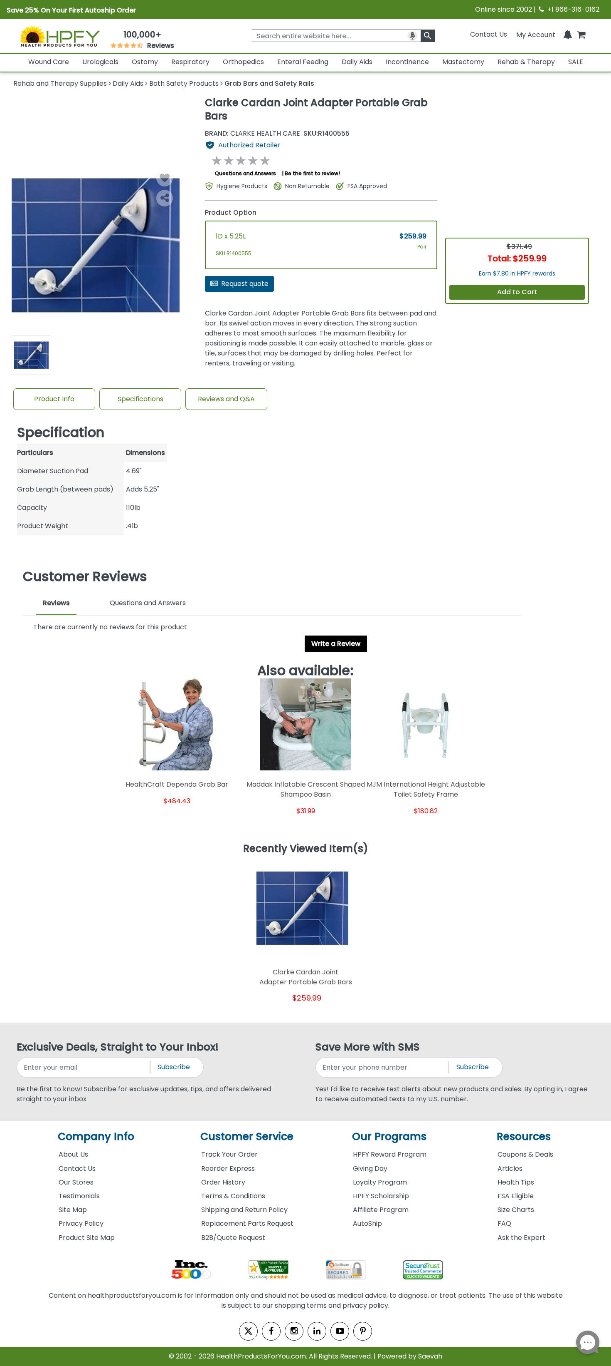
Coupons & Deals (525, 1154)
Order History (223, 1182)
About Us (73, 1154)
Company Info (96, 1136)
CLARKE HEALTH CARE (252, 133)
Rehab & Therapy (526, 62)
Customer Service (246, 1136)
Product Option (230, 212)
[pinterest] (362, 1331)
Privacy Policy (81, 1223)
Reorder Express (228, 1168)
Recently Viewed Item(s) (305, 849)
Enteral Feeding (302, 62)
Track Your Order (229, 1154)
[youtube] (339, 1331)
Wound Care (48, 62)
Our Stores (76, 1182)
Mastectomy (463, 62)
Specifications (140, 399)
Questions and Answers (245, 173)
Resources (524, 1136)
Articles (510, 1168)
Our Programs (389, 1136)
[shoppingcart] (581, 34)
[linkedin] (317, 1331)
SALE (575, 62)
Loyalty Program (380, 1182)
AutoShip (367, 1223)
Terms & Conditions (233, 1196)
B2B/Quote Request (233, 1237)
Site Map (73, 1209)
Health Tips (516, 1182)
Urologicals (100, 62)
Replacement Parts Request (247, 1223)
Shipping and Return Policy (244, 1209)
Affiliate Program (381, 1209)
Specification (60, 432)
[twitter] (248, 1331)
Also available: (305, 670)
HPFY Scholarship (381, 1196)
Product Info (54, 399)
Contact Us (488, 34)
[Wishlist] (164, 178)
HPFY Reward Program (389, 1154)
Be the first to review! (312, 173)
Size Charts (516, 1209)
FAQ (504, 1223)
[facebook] (271, 1331)
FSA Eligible (516, 1196)
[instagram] (294, 1331)
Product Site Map (87, 1237)
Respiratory (190, 62)
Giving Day (370, 1168)
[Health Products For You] (60, 36)
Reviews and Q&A (226, 399)
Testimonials (79, 1196)
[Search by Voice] (412, 36)
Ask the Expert (521, 1237)
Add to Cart (517, 292)
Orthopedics (243, 62)
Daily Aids (357, 62)
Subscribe (174, 1067)
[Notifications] (567, 34)
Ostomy (145, 62)
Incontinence (407, 62)
